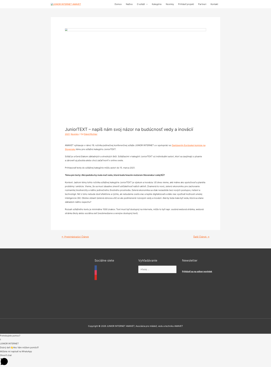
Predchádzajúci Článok (75, 236)
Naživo (129, 4)
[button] (135, 336)
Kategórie (157, 4)
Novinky (170, 4)
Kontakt (214, 4)
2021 (67, 134)
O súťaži (141, 4)
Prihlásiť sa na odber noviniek (197, 271)
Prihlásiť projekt (186, 4)
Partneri (202, 4)
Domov (118, 4)
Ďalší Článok (201, 236)
